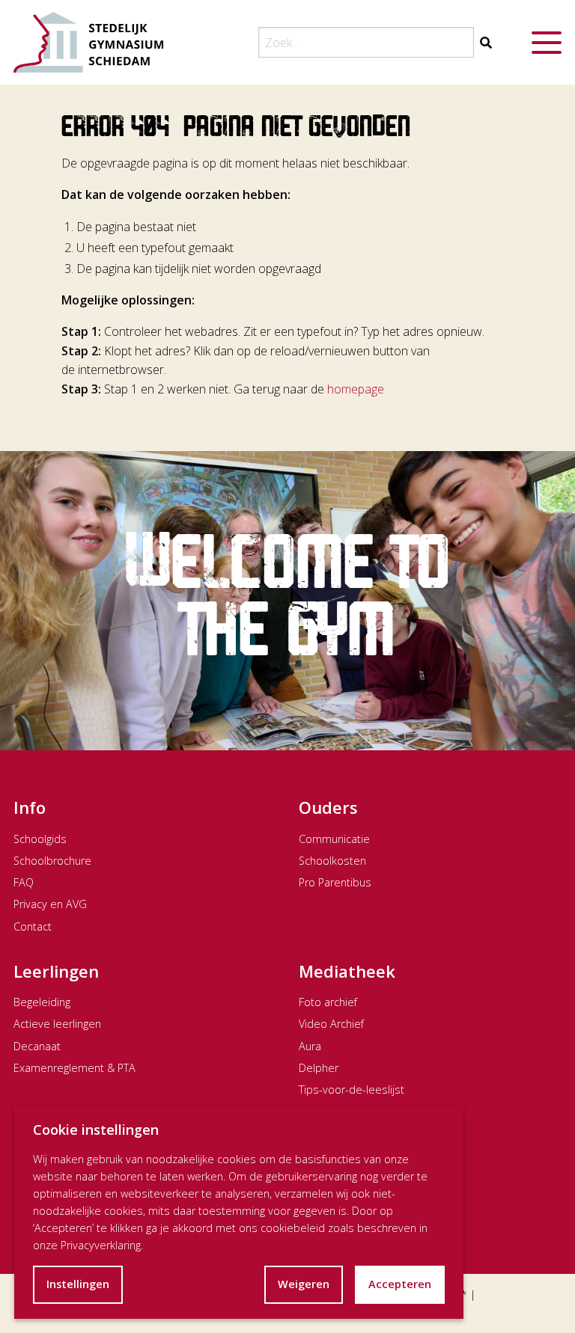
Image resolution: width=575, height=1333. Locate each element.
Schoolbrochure (52, 861)
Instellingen (77, 1284)
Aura (310, 1046)
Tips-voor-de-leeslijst (351, 1089)
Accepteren (399, 1284)
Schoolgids (40, 839)
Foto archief (328, 1002)
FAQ (23, 882)
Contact (32, 926)
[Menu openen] (546, 42)
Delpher (318, 1068)
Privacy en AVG (50, 904)
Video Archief (331, 1024)
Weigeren (303, 1284)
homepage (355, 389)
